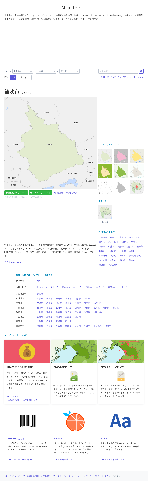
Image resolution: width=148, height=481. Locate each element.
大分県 (78, 326)
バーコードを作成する (21, 459)
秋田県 (59, 298)
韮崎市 (140, 246)
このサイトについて (17, 396)
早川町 (113, 255)
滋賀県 (87, 312)
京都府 (49, 312)
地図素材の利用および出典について (23, 400)
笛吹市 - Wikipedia (12, 262)
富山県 (49, 308)
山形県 (78, 298)
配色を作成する (64, 459)
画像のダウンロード (17, 193)
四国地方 (112, 287)
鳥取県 (40, 317)
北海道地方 (42, 287)
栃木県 (49, 303)
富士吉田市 (113, 242)
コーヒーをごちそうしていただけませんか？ (123, 77)
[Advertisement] (74, 44)
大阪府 (40, 312)
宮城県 (68, 298)
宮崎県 (87, 326)
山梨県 (78, 308)
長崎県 (59, 326)
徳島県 (40, 321)
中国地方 (100, 287)
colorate (58, 438)
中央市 (113, 237)
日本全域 (20, 280)
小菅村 (123, 251)
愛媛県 (59, 321)
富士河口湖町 (135, 255)
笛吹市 (121, 246)
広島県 (68, 317)
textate (104, 438)
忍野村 (113, 260)
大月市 (102, 242)
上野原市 (103, 237)
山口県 (78, 317)
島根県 (49, 317)
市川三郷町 (113, 265)
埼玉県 (68, 303)
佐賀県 (49, 326)
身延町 (123, 255)
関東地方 (66, 287)
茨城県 (40, 303)
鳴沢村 (102, 265)
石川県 (59, 308)
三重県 (78, 312)
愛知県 (116, 308)
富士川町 (103, 255)
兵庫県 (59, 312)
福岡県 (40, 326)
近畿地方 (89, 287)
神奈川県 (98, 303)
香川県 (49, 321)
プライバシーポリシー (66, 476)
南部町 (132, 251)
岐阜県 (97, 308)
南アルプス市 (135, 237)
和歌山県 (98, 312)
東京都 (87, 303)
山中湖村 (103, 260)
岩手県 (49, 298)
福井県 (68, 308)
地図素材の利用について (67, 193)
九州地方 (123, 287)
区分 (6, 77)
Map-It (67, 8)
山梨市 (125, 242)
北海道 (40, 294)
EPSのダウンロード (41, 193)
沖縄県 (108, 326)
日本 (39, 280)
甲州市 (134, 242)
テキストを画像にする (114, 459)
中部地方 (77, 287)
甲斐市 (111, 246)
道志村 (132, 260)
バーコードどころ (16, 438)
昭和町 (102, 251)
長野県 (87, 308)
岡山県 (59, 317)
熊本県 (68, 326)
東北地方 (54, 287)
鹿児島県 (98, 326)
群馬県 (59, 303)
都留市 (130, 246)
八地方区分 (21, 287)
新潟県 (40, 308)
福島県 (87, 298)
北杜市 (123, 237)
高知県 (68, 321)
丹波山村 (112, 251)
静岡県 (106, 308)
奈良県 (68, 312)
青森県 (40, 298)
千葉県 (78, 303)
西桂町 (123, 260)
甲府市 (102, 246)
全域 (13, 77)
